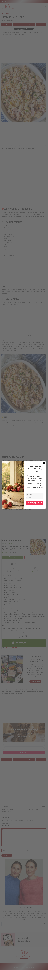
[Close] (44, 463)
